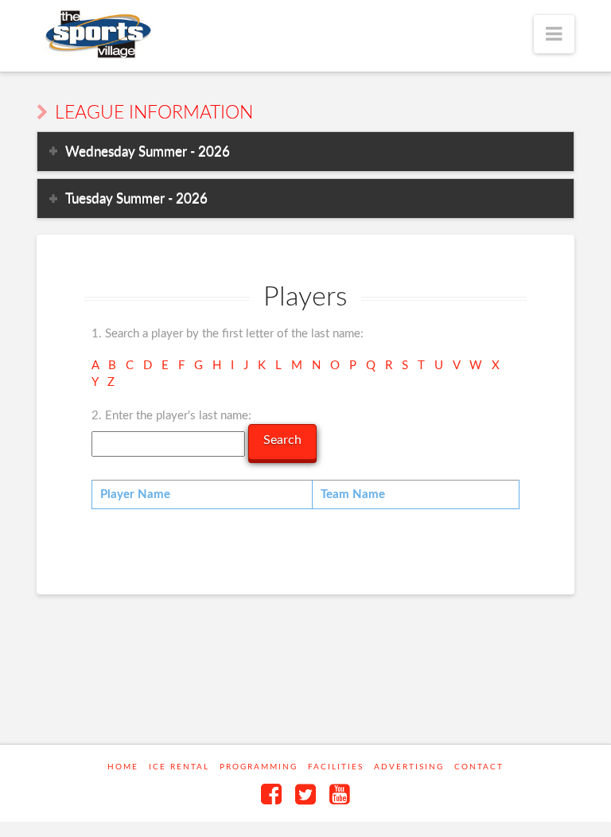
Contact (479, 767)
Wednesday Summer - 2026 (147, 151)
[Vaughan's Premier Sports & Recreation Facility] (97, 34)
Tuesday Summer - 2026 (136, 198)
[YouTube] (339, 794)
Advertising (409, 767)
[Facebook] (271, 794)
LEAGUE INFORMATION (154, 113)
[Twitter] (305, 794)
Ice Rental (179, 767)
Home (122, 767)
